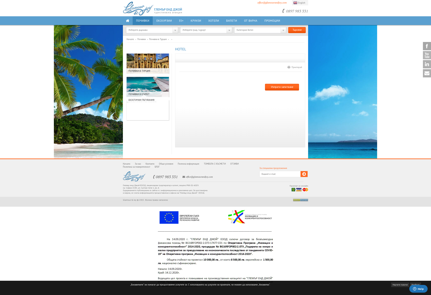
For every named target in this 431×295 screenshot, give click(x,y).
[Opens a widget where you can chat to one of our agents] (418, 289)
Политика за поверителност (136, 166)
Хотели (213, 20)
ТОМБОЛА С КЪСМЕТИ (215, 163)
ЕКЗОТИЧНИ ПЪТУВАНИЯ (141, 99)
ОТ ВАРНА (250, 20)
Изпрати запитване (282, 86)
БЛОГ (157, 166)
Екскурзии (164, 20)
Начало (130, 39)
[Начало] (138, 15)
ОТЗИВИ (234, 163)
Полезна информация (188, 163)
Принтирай (297, 67)
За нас (138, 163)
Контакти (150, 163)
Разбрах (416, 284)
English (301, 2)
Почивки (142, 20)
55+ (181, 20)
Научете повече (400, 284)
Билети (231, 20)
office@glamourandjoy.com (272, 2)
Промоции (272, 20)
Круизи (196, 20)
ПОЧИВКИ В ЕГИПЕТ (139, 94)
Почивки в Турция (158, 39)
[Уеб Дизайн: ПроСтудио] (300, 200)
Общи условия (166, 163)
